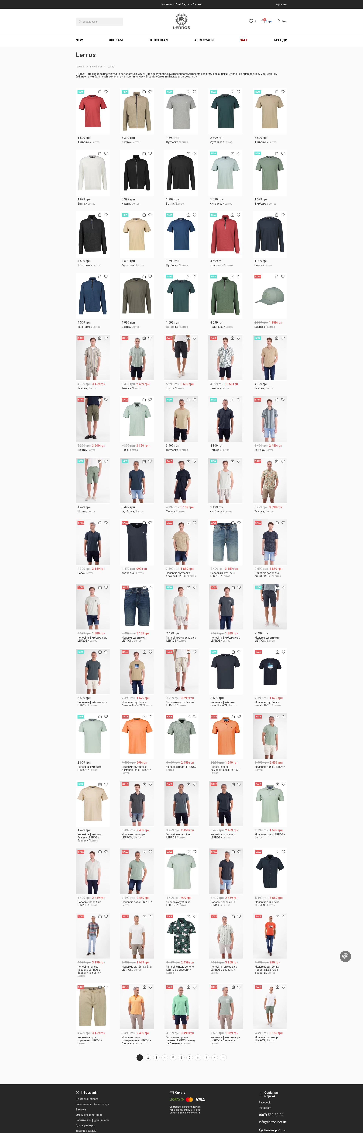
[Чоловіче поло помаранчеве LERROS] (226, 736)
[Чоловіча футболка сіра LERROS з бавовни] (226, 1006)
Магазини (166, 4)
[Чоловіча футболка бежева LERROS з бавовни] (93, 803)
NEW (79, 40)
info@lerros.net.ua (273, 1122)
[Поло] (137, 419)
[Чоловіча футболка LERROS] (93, 736)
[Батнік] (93, 173)
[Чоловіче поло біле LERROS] (93, 871)
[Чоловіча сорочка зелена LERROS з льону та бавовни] (181, 1006)
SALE (244, 40)
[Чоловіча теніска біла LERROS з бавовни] (226, 936)
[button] (345, 956)
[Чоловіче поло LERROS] (181, 736)
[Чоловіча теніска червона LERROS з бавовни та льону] (93, 936)
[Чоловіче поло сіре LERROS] (137, 803)
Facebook (265, 1102)
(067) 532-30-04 (271, 1115)
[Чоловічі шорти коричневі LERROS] (93, 1006)
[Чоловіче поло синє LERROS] (226, 803)
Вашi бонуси (182, 4)
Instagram (265, 1107)
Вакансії (81, 1109)
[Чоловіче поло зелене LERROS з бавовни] (181, 936)
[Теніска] (93, 357)
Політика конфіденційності (92, 1120)
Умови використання (89, 1114)
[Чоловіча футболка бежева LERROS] (181, 542)
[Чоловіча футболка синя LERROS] (270, 542)
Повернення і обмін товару (92, 1104)
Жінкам (116, 40)
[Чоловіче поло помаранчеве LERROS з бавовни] (137, 1006)
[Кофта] (137, 111)
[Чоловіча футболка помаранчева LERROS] (137, 736)
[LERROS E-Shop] (181, 21)
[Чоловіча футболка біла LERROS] (93, 607)
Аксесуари (204, 40)
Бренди (280, 40)
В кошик (93, 140)
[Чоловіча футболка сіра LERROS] (226, 607)
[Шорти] (181, 357)
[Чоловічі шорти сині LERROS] (226, 542)
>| (223, 1057)
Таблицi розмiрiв (86, 1130)
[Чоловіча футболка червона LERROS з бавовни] (270, 936)
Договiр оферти (85, 1125)
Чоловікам (158, 40)
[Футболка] (93, 111)
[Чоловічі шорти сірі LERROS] (270, 1006)
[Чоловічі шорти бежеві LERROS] (181, 671)
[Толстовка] (93, 234)
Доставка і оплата (87, 1098)
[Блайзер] (270, 296)
